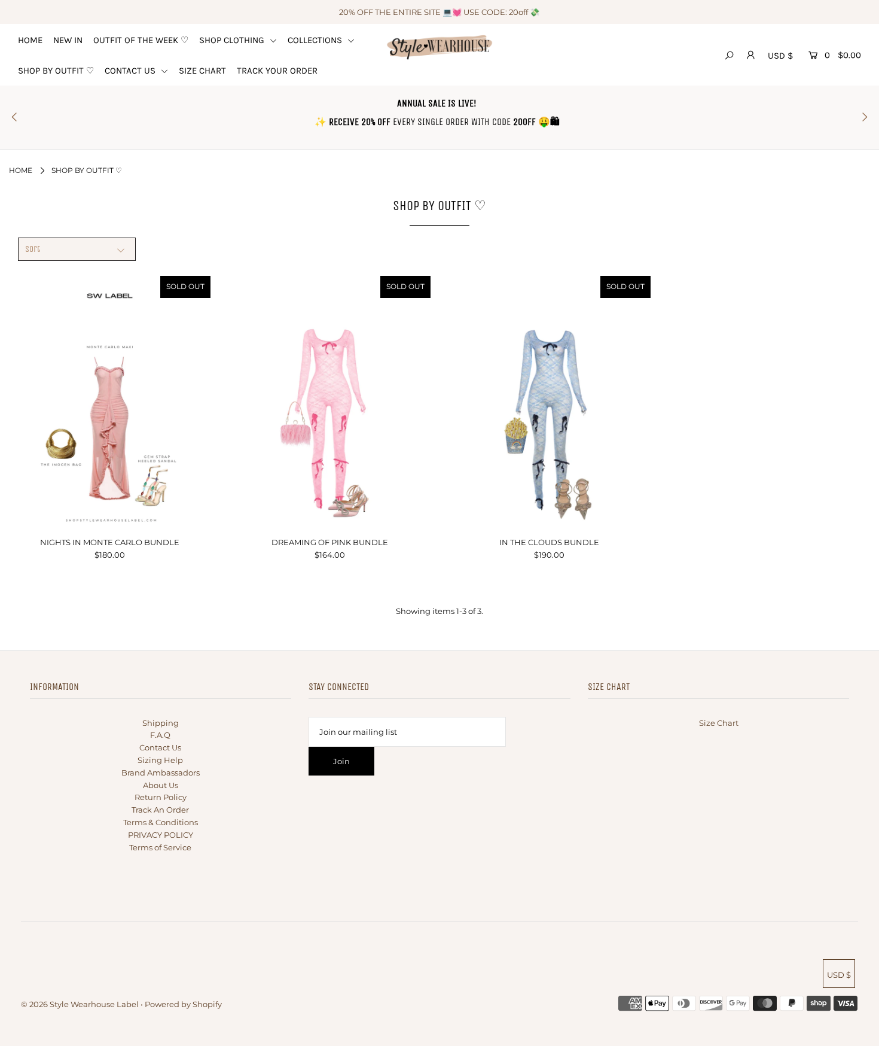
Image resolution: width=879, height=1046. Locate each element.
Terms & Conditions (160, 822)
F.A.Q (160, 735)
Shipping (160, 723)
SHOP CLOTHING (233, 40)
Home (20, 170)
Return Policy (161, 797)
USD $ (780, 55)
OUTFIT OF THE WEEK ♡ (140, 40)
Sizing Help (160, 760)
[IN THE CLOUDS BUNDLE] (549, 402)
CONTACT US (131, 70)
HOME (30, 40)
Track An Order (160, 809)
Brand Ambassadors (160, 772)
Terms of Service (160, 847)
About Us (160, 785)
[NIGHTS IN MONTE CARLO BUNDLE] (110, 402)
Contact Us (160, 747)
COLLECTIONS (316, 40)
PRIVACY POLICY (160, 835)
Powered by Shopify (183, 1004)
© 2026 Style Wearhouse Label (80, 1004)
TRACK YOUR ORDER (277, 70)
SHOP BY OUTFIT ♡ (56, 70)
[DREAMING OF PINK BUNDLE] (329, 402)
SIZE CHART (202, 70)
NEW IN (68, 40)
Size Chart (718, 723)
